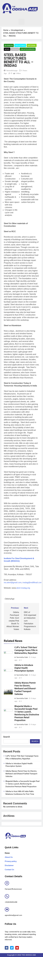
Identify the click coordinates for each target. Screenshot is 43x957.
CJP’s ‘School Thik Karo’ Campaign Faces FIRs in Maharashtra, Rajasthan (26, 650)
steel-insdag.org (23, 588)
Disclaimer (9, 865)
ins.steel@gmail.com (13, 582)
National (31, 45)
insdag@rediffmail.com (32, 582)
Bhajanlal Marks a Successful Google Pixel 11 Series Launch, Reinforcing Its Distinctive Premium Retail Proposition (22, 784)
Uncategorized (27, 49)
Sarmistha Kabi (22, 657)
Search (6, 737)
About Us (9, 857)
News (7, 49)
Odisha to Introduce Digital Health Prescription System (24, 668)
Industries (20, 45)
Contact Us (9, 870)
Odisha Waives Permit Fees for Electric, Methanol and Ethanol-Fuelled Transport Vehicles (25, 688)
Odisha (15, 49)
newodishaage (12, 70)
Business (9, 45)
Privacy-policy (11, 861)
